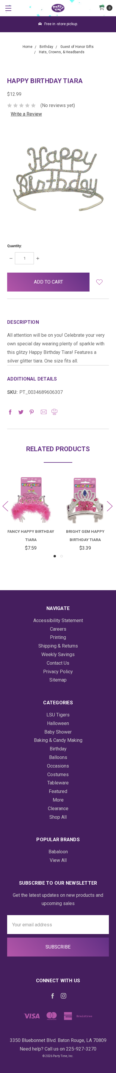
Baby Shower (58, 732)
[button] (99, 282)
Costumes (58, 774)
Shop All (58, 817)
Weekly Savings (58, 654)
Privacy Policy (58, 671)
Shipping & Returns (58, 646)
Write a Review (26, 114)
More (58, 800)
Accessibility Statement (58, 620)
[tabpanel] (31, 515)
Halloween (58, 723)
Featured (58, 791)
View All (58, 860)
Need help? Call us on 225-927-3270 (58, 1049)
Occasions (58, 766)
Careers (58, 629)
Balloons (58, 757)
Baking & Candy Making (58, 740)
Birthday (58, 749)
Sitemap (58, 680)
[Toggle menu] (8, 8)
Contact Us (58, 663)
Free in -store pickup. (60, 24)
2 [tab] (61, 556)
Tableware (58, 783)
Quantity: (14, 246)
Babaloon (58, 851)
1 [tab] (55, 556)
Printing (58, 637)
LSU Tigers (58, 715)
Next (109, 506)
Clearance (58, 808)
